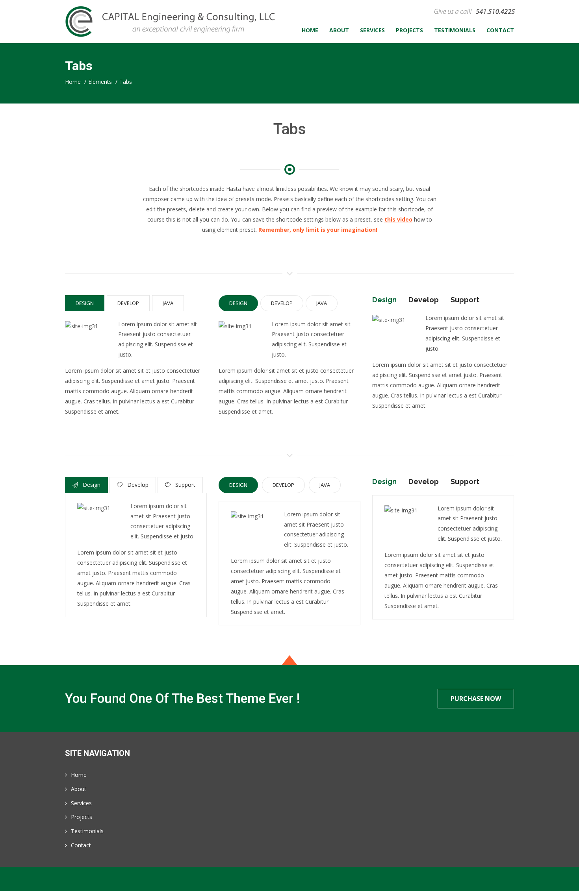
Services (81, 803)
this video (398, 219)
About (78, 789)
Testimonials (87, 831)
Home (79, 774)
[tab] (86, 303)
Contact (81, 845)
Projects (81, 817)
